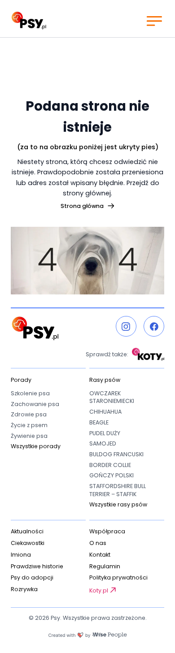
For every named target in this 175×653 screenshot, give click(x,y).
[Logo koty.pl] (148, 354)
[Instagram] (126, 326)
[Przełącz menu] (154, 20)
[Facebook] (154, 326)
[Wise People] (87, 635)
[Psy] (29, 20)
